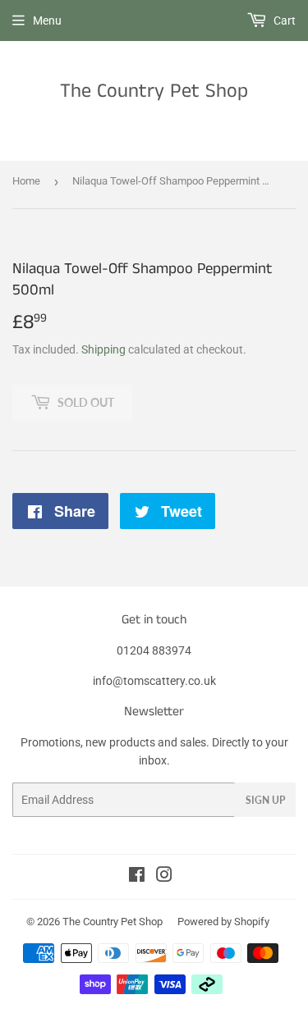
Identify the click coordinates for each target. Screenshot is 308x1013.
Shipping (103, 349)
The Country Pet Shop (154, 91)
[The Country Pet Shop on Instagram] (164, 876)
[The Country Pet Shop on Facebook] (136, 876)
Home (26, 181)
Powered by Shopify (223, 921)
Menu (47, 20)
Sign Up (265, 800)
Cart (283, 20)
